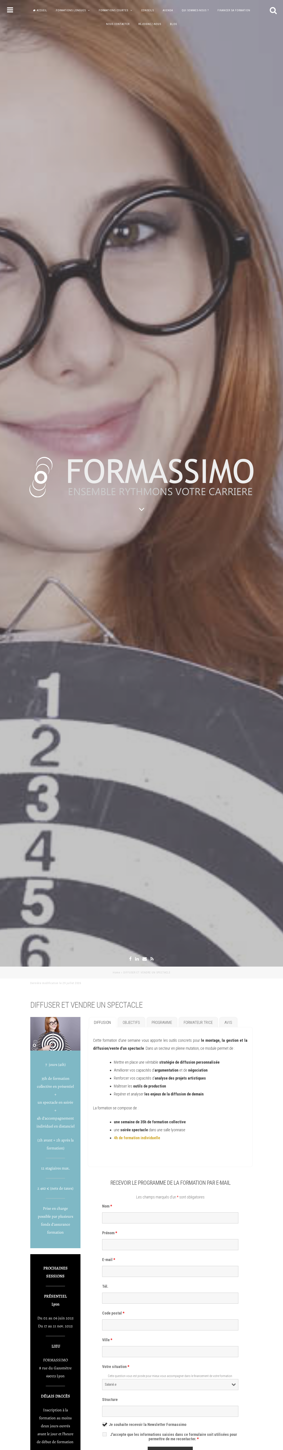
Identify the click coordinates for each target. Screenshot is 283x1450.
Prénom (109, 1233)
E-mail (108, 1259)
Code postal (113, 1313)
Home (116, 972)
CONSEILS (147, 10)
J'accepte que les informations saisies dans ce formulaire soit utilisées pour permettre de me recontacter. (173, 1436)
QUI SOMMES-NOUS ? (195, 10)
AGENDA (168, 10)
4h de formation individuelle (137, 1137)
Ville (107, 1339)
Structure (110, 1399)
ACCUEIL (42, 10)
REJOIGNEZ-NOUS (149, 24)
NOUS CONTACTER (118, 24)
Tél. (105, 1286)
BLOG (173, 24)
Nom (107, 1206)
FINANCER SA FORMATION (234, 10)
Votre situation (115, 1366)
